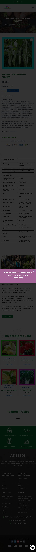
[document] (18, 276)
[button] (33, 271)
